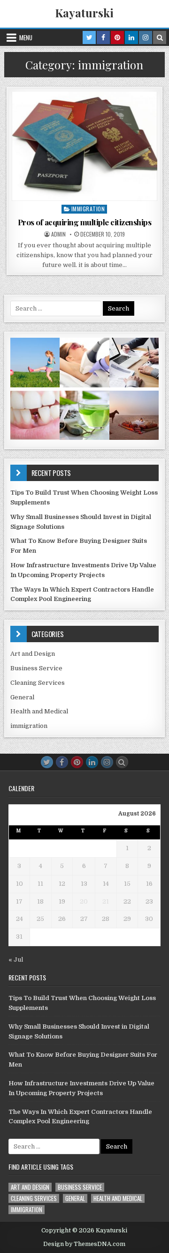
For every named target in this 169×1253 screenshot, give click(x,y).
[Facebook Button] (62, 762)
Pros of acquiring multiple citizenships (85, 222)
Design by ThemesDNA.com (84, 1244)
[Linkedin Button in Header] (131, 37)
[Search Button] (122, 762)
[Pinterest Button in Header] (117, 37)
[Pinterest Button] (77, 762)
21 (105, 901)
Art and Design (32, 653)
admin (58, 234)
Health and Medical (39, 711)
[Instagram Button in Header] (145, 37)
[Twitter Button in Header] (89, 37)
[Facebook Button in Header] (103, 37)
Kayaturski (84, 12)
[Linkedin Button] (92, 762)
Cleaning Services (37, 682)
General (22, 697)
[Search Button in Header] (159, 37)
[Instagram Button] (107, 762)
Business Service (36, 668)
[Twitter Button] (47, 762)
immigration (88, 209)
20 (84, 901)
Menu (25, 37)
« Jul (15, 959)
